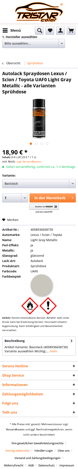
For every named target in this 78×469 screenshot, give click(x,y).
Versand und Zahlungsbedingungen (37, 458)
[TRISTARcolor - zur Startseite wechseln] (39, 6)
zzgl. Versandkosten (28, 161)
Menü (15, 30)
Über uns (64, 450)
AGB (31, 465)
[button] (44, 208)
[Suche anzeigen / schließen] (39, 30)
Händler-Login (43, 450)
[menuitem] (11, 30)
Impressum (66, 465)
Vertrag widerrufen (17, 450)
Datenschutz (46, 465)
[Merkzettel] (50, 30)
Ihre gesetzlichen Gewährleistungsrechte (37, 443)
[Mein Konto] (60, 30)
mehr (53, 351)
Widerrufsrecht (13, 465)
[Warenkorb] (71, 30)
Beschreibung (15, 341)
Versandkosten (15, 429)
